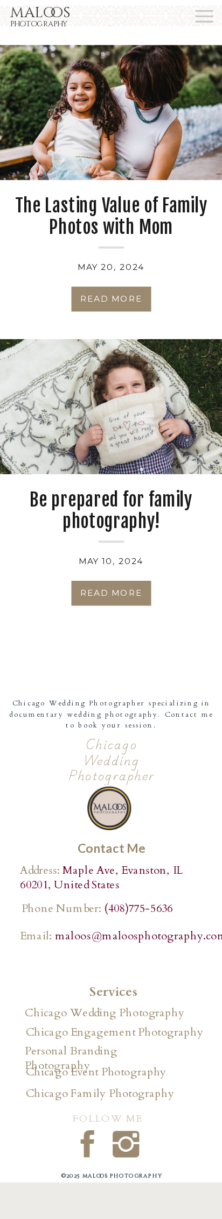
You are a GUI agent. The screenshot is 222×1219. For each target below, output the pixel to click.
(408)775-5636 (138, 908)
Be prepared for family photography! (111, 510)
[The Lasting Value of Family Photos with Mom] (111, 112)
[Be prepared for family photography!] (111, 406)
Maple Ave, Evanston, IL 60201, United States (101, 877)
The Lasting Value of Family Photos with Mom (111, 216)
